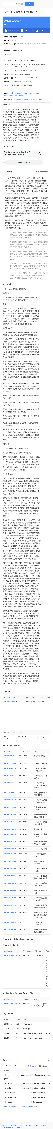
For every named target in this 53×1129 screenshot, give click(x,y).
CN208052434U (10, 829)
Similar (41, 30)
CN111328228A (10, 702)
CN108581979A (10, 876)
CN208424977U (10, 768)
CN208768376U (10, 814)
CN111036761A (10, 783)
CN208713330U (10, 868)
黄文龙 (13, 40)
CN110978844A (10, 793)
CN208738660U (10, 890)
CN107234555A (10, 822)
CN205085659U (10, 807)
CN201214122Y (9, 756)
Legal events (22, 93)
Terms (43, 1125)
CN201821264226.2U (12, 956)
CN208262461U (10, 912)
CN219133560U (10, 854)
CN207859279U (10, 905)
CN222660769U (10, 898)
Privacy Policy (8, 1127)
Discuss (39, 99)
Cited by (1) (12, 93)
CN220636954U (10, 800)
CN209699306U (10, 849)
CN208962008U (10, 763)
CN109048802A (10, 776)
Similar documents (34, 93)
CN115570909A (10, 883)
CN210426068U (10, 861)
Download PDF (13, 30)
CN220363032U (10, 922)
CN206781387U (10, 834)
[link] (9, 1077)
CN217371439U (10, 929)
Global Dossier (29, 99)
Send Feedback (17, 1125)
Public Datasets (32, 1125)
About (5, 1125)
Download (33, 1066)
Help (18, 1127)
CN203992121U (10, 841)
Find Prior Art (29, 30)
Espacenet (19, 99)
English (20, 37)
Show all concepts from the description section (21, 1107)
